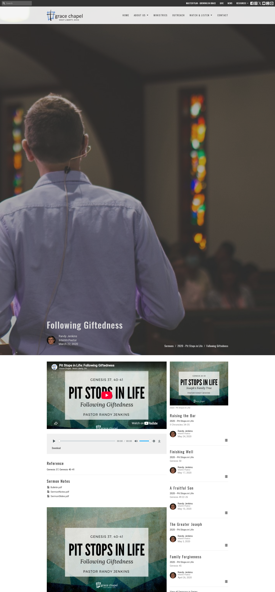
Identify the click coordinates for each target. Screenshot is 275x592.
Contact (222, 15)
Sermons (169, 346)
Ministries (161, 15)
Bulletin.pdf (56, 487)
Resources (241, 3)
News (230, 3)
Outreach (178, 15)
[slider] (86, 440)
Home (126, 15)
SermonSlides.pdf (60, 496)
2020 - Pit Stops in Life (190, 346)
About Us (140, 15)
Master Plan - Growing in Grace (201, 3)
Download (56, 448)
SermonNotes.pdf (60, 491)
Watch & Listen (199, 15)
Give (222, 3)
